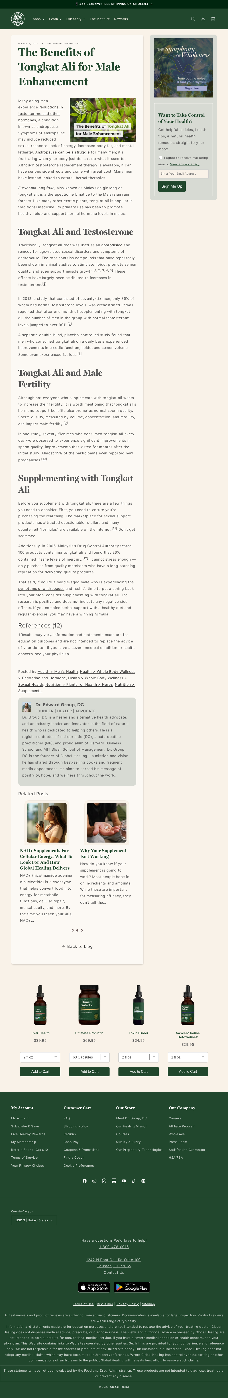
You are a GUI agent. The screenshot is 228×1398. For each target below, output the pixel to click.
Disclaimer (105, 1304)
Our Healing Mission (131, 1126)
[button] (73, 930)
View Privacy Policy (184, 164)
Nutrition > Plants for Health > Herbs (79, 684)
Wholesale (177, 1134)
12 (85, 558)
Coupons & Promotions (81, 1150)
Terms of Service (24, 1157)
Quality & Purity (128, 1142)
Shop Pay (71, 1142)
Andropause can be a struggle (62, 152)
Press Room (178, 1142)
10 (44, 459)
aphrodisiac (111, 245)
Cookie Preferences (79, 1165)
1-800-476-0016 (114, 1247)
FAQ (67, 1118)
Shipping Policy (76, 1126)
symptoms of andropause (41, 588)
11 (114, 528)
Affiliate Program (182, 1126)
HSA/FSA (176, 1157)
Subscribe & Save (25, 1126)
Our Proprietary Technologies (139, 1150)
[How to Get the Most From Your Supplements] (106, 822)
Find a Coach (74, 1157)
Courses (122, 1134)
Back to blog (80, 946)
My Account (20, 1118)
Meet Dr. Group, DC (131, 1118)
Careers (175, 1118)
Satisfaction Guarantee (187, 1150)
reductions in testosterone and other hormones (40, 113)
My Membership (23, 1142)
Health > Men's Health (58, 671)
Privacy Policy (127, 1304)
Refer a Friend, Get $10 (29, 1150)
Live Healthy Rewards (28, 1134)
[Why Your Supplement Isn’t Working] (47, 822)
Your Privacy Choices (28, 1165)
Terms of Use (83, 1304)
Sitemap (148, 1304)
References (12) (40, 625)
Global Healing (119, 1386)
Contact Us (114, 1272)
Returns (70, 1134)
